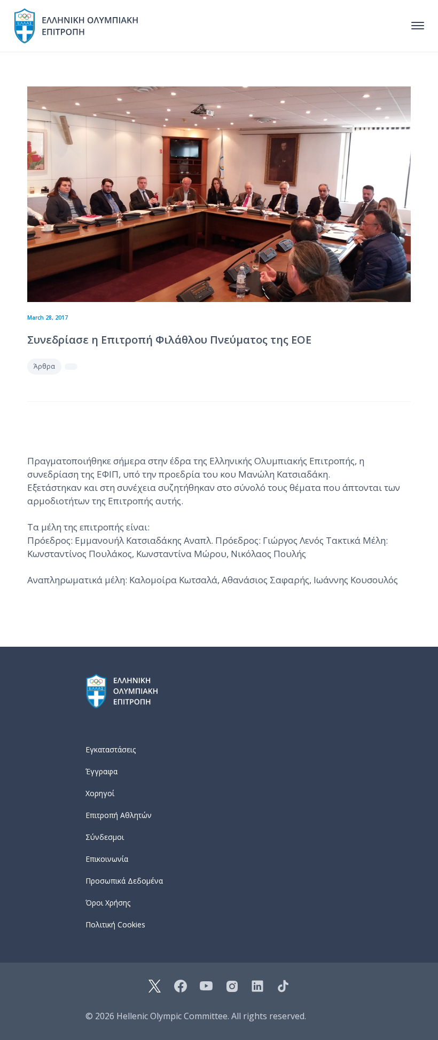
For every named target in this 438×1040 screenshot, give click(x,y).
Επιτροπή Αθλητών (118, 815)
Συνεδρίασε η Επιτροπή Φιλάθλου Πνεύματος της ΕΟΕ (169, 339)
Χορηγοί (99, 793)
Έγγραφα (101, 771)
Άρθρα (44, 366)
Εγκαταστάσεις (110, 749)
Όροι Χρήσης (107, 903)
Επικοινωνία (106, 859)
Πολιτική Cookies (115, 924)
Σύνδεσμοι (104, 837)
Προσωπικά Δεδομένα (124, 881)
